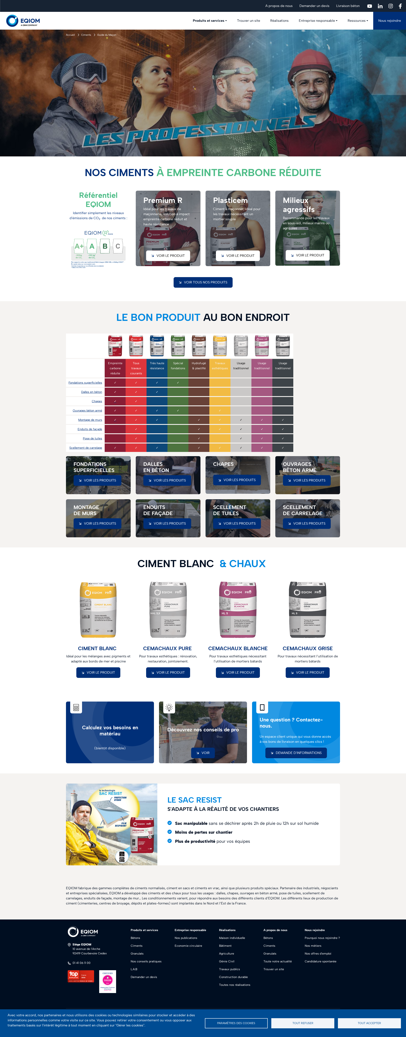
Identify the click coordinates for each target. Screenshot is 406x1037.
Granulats (137, 953)
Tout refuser (302, 1023)
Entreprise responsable (317, 21)
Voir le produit (310, 255)
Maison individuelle (232, 938)
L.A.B (134, 969)
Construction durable (233, 977)
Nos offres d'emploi (318, 953)
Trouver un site (248, 21)
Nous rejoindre (389, 21)
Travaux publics (229, 969)
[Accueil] (25, 20)
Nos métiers (313, 946)
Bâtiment (225, 946)
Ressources (357, 21)
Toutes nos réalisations (234, 985)
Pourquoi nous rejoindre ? (322, 938)
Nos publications (186, 938)
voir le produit (170, 256)
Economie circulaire (188, 946)
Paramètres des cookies (236, 1023)
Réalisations (279, 21)
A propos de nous (279, 6)
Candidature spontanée (320, 961)
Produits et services (208, 21)
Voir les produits (100, 480)
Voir (206, 753)
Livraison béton (348, 6)
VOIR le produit (101, 672)
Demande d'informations (299, 753)
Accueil (70, 34)
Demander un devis (314, 6)
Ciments (86, 34)
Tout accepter (369, 1023)
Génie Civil (226, 961)
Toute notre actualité (277, 961)
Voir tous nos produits (205, 282)
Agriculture (226, 953)
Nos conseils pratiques (146, 961)
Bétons (135, 938)
